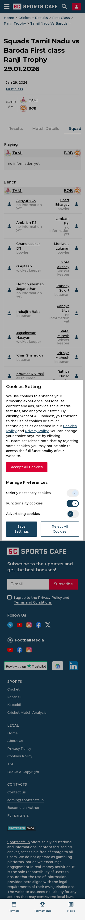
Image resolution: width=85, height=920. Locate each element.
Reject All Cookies (60, 529)
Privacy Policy (37, 431)
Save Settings (21, 529)
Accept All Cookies (27, 467)
